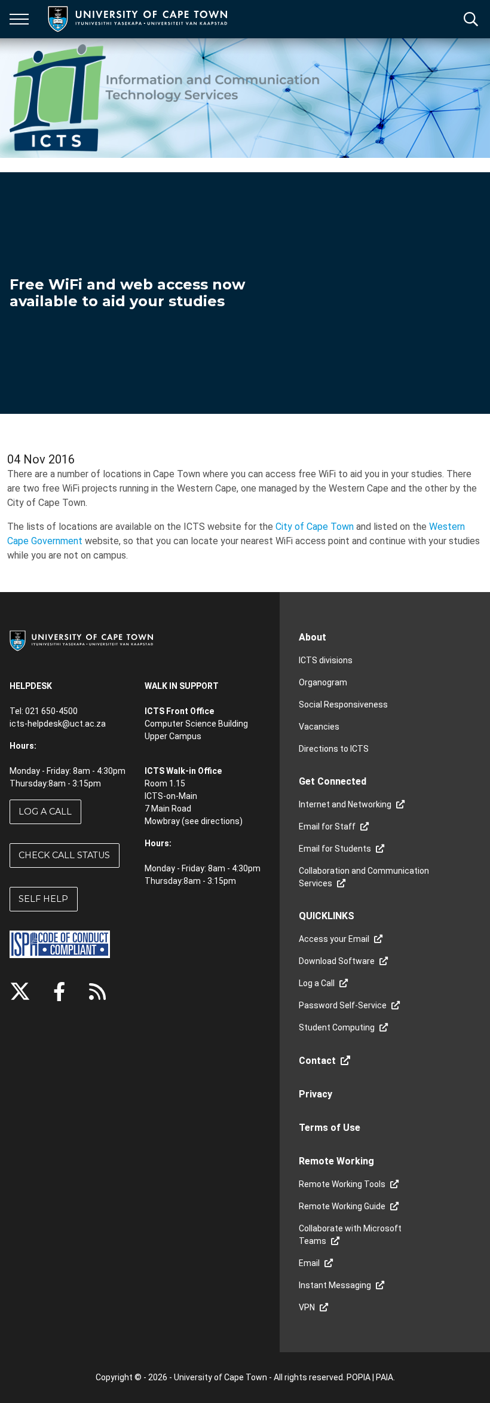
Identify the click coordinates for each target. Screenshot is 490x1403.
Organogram (323, 682)
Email (309, 1263)
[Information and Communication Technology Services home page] (167, 98)
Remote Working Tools (342, 1184)
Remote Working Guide (342, 1206)
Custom (97, 991)
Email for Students (335, 848)
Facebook (59, 991)
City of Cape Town (314, 526)
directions (220, 821)
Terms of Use (329, 1127)
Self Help (43, 898)
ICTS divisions (326, 660)
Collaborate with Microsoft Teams (350, 1235)
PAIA (384, 1377)
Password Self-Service (343, 1005)
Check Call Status (64, 855)
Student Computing (337, 1027)
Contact (317, 1060)
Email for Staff (327, 826)
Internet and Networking (345, 804)
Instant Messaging (335, 1285)
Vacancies (319, 726)
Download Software (337, 961)
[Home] (81, 640)
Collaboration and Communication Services (364, 877)
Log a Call (45, 811)
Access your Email (334, 939)
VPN (307, 1307)
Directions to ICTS (334, 749)
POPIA (358, 1377)
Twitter (20, 991)
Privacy (315, 1094)
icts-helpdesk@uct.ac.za (58, 723)
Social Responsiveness (343, 704)
